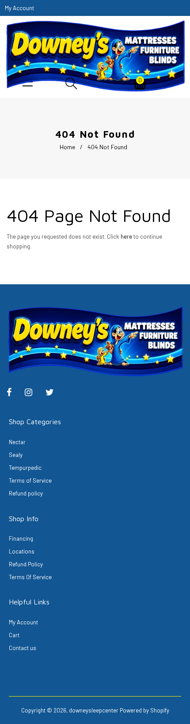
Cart (14, 635)
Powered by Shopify (144, 710)
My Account (23, 622)
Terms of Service (30, 480)
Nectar (17, 441)
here (126, 236)
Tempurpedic (25, 467)
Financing (21, 538)
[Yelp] (33, 393)
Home (67, 147)
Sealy (16, 454)
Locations (21, 551)
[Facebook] (13, 393)
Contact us (22, 647)
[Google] (54, 393)
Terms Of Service (30, 577)
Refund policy (26, 493)
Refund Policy (26, 564)
